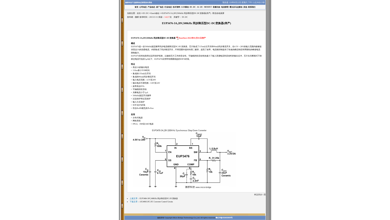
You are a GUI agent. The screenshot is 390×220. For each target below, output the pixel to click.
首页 (139, 13)
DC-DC (193, 7)
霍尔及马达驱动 (236, 7)
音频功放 (216, 7)
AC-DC (200, 7)
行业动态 (168, 7)
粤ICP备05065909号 (224, 218)
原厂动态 (159, 7)
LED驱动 (185, 7)
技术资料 (176, 7)
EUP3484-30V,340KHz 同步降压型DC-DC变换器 (159, 198)
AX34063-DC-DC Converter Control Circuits (156, 202)
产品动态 (151, 7)
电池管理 (225, 7)
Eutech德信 (155, 13)
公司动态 (143, 7)
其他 (245, 7)
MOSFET (208, 7)
